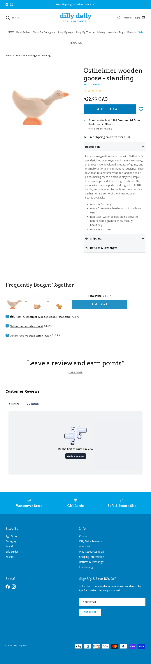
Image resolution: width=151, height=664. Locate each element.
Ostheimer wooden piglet (26, 326)
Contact (84, 536)
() (144, 4)
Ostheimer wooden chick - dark (30, 335)
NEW (11, 32)
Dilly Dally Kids (20, 645)
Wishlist (10, 556)
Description (92, 147)
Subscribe (90, 612)
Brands (131, 32)
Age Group (12, 536)
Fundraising (86, 567)
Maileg (101, 32)
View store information (100, 128)
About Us (84, 546)
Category (11, 541)
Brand (9, 546)
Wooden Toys (116, 32)
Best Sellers (23, 32)
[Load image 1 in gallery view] (41, 96)
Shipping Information (91, 556)
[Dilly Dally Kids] (75, 17)
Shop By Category (44, 32)
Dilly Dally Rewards (90, 541)
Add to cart (110, 109)
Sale (140, 32)
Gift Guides (12, 551)
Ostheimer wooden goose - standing (32, 55)
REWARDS (75, 42)
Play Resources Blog (91, 551)
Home (9, 55)
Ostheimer (93, 84)
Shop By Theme (85, 32)
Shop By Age (65, 32)
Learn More (75, 372)
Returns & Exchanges (92, 562)
